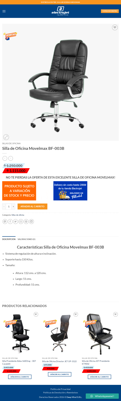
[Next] (118, 348)
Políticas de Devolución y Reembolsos (60, 392)
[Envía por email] (20, 221)
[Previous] (2, 348)
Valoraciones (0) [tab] (26, 239)
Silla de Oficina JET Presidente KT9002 (95, 362)
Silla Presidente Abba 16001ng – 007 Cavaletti (19, 362)
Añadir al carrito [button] (19, 377)
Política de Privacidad (60, 389)
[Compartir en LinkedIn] (31, 221)
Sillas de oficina (11, 143)
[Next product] (5, 158)
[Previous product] (10, 158)
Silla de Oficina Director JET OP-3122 (59, 361)
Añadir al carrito (33, 206)
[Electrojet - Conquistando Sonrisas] (61, 11)
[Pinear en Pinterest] (26, 221)
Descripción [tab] (8, 239)
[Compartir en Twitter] (15, 221)
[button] (4, 11)
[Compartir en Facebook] (10, 221)
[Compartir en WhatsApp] (5, 221)
